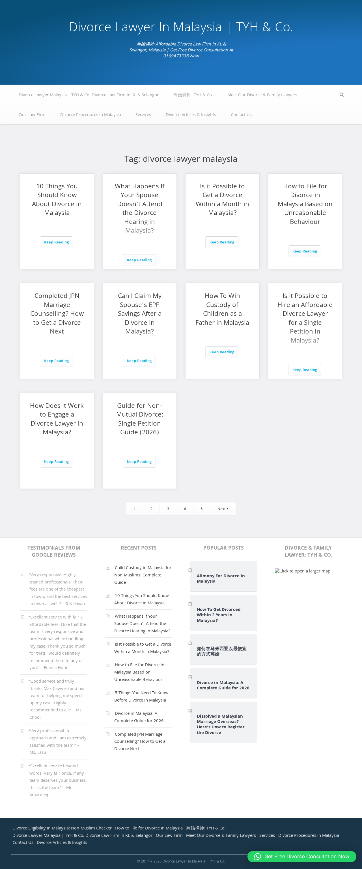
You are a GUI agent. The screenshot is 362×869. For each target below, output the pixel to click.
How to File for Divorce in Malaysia (149, 828)
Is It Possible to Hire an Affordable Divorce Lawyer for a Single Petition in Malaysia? (305, 319)
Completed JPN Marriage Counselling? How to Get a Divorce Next (57, 314)
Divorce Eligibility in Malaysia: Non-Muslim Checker (62, 828)
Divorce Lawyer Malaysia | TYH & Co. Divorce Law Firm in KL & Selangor (89, 95)
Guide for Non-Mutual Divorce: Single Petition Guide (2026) (139, 420)
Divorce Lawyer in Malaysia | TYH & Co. (181, 29)
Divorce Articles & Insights (191, 115)
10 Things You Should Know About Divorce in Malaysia (57, 200)
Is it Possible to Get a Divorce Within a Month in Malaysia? (222, 200)
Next (222, 509)
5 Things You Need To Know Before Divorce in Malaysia (141, 697)
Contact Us (241, 115)
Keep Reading (56, 242)
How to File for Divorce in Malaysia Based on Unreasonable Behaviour (305, 205)
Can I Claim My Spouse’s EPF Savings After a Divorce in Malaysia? (139, 314)
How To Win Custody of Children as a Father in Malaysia (222, 310)
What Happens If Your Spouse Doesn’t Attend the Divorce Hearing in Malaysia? (140, 209)
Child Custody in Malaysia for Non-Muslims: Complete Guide (142, 575)
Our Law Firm (32, 115)
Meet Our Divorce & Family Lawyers (262, 95)
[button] (301, 856)
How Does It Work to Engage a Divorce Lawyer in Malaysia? (57, 420)
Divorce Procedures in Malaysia (90, 115)
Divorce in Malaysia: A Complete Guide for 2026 (139, 717)
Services (143, 115)
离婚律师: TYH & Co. (193, 95)
